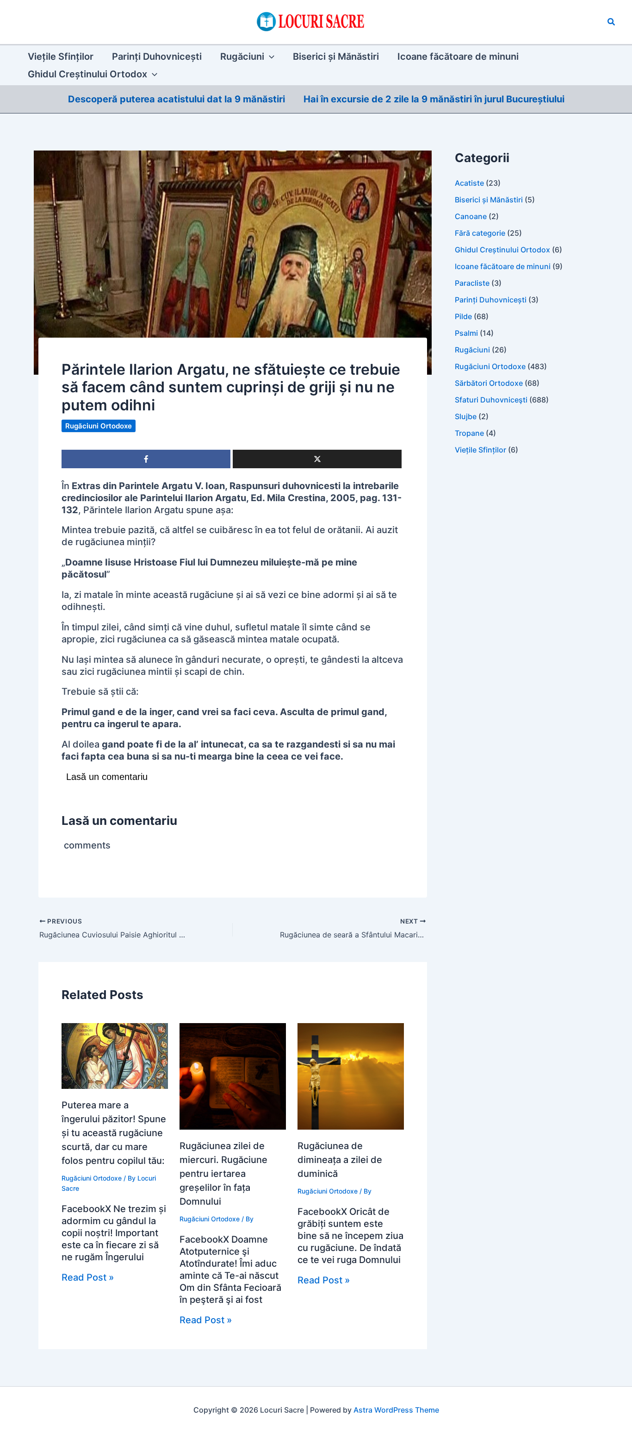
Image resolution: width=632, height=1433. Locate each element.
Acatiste (469, 183)
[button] (611, 22)
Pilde (463, 316)
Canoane (471, 216)
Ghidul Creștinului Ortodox (502, 249)
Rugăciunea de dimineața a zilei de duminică (339, 1159)
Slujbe (466, 416)
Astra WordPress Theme (396, 1409)
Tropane (469, 433)
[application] (269, 56)
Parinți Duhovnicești (491, 299)
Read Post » (88, 1277)
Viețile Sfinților (480, 449)
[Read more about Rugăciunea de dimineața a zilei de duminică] (350, 1075)
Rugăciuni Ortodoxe (98, 425)
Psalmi (466, 333)
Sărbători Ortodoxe (489, 383)
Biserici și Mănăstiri (489, 199)
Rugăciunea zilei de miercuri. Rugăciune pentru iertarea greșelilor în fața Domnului (223, 1173)
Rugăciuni (472, 349)
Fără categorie (480, 233)
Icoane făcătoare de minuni (503, 266)
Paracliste (472, 283)
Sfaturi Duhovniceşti (491, 399)
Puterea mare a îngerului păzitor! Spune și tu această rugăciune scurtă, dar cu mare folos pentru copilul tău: (114, 1133)
